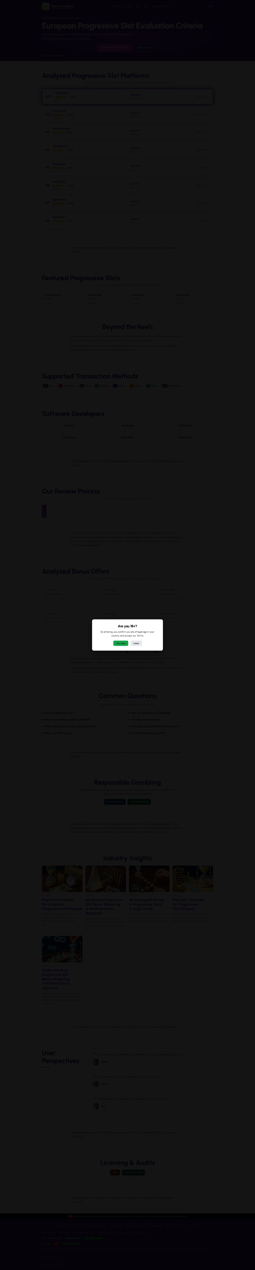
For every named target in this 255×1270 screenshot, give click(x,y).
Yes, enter (120, 643)
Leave (136, 643)
